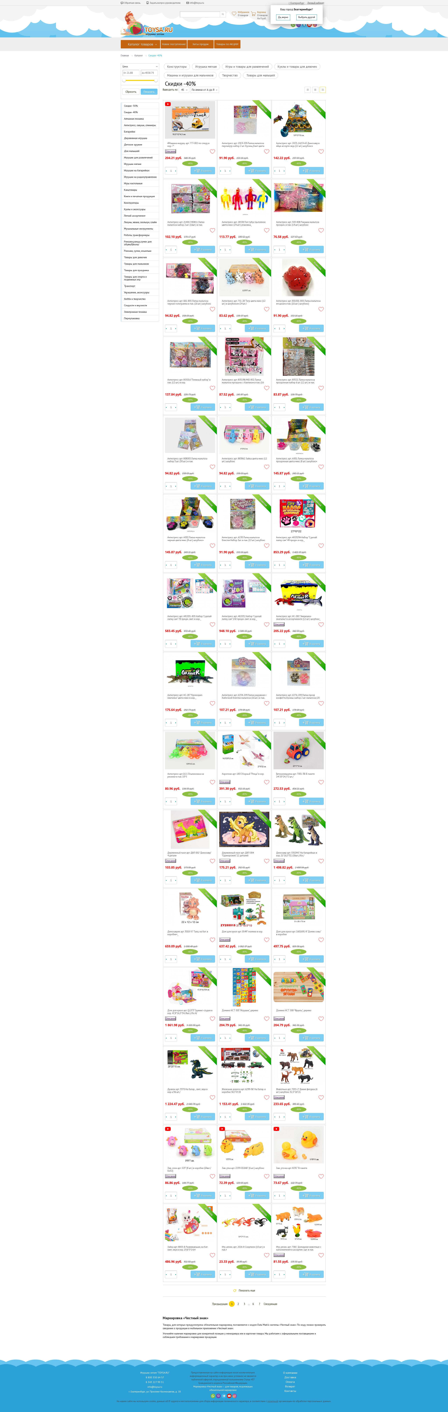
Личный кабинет (315, 2)
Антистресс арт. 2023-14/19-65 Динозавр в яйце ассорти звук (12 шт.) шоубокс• (298, 145)
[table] (308, 90)
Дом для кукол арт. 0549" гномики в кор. (242, 931)
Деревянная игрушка (135, 138)
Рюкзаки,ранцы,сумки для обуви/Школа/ (138, 243)
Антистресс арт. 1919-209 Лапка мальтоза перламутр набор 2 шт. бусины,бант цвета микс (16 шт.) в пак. (243, 145)
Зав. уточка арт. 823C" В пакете (291, 1168)
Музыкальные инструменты (138, 228)
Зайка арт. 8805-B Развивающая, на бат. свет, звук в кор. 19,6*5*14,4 (187, 1248)
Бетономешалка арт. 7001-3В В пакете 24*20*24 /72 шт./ (295, 775)
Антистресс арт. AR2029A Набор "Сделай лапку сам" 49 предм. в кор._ (296, 539)
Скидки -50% (131, 105)
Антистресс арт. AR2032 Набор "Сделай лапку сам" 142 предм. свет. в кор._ (241, 618)
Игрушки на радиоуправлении (140, 176)
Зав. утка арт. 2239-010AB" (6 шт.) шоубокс (243, 1168)
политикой (272, 1401)
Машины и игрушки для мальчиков (190, 75)
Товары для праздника (136, 270)
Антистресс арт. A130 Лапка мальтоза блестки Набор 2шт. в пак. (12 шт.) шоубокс (243, 539)
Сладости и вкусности (135, 305)
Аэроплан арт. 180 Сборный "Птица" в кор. (243, 774)
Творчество (230, 75)
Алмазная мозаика (134, 118)
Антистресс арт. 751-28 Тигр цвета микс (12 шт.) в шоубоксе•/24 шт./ (243, 302)
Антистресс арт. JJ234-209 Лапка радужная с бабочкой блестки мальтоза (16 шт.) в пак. (244, 696)
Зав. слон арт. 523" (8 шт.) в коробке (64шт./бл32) (189, 1169)
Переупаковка (131, 318)
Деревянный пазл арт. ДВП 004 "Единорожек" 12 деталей (238, 854)
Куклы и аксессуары (134, 209)
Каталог (139, 55)
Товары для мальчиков (136, 263)
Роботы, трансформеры (136, 235)
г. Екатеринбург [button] (296, 3)
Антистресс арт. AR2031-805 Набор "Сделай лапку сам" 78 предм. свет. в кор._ (189, 618)
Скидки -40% (131, 112)
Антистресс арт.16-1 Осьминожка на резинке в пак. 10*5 (185, 775)
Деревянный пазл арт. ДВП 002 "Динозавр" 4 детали (189, 854)
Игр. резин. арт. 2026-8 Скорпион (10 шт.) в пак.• (243, 1248)
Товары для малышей (260, 75)
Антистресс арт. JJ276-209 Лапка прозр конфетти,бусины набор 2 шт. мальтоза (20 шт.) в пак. (298, 696)
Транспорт (129, 286)
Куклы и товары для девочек (297, 67)
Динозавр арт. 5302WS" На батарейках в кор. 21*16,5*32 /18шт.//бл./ (296, 854)
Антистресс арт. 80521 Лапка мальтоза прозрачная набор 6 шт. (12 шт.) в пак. (295, 381)
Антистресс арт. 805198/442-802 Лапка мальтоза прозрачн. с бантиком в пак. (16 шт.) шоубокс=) (243, 381)
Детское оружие (133, 144)
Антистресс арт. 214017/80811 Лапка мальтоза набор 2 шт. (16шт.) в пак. (185, 223)
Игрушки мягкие (132, 164)
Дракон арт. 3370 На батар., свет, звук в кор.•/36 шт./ (187, 1091)
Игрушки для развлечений (138, 157)
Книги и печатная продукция (139, 196)
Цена (125, 66)
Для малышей (131, 151)
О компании (290, 1372)
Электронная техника (135, 311)
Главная (125, 55)
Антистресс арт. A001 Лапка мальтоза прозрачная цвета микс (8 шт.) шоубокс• (296, 460)
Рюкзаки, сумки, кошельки (137, 250)
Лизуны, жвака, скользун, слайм (140, 222)
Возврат (290, 1386)
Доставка (290, 1377)
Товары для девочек (135, 257)
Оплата (290, 1382)
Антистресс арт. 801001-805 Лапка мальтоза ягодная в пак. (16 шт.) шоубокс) (298, 302)
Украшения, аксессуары (136, 292)
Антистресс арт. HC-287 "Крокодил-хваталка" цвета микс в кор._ (185, 696)
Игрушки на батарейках (136, 170)
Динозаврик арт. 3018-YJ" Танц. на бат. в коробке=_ (187, 933)
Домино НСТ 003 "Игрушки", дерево (240, 1010)
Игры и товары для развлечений (247, 67)
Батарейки (129, 131)
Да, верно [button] (283, 17)
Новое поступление (174, 44)
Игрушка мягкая (206, 67)
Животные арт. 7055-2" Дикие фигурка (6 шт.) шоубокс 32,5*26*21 (296, 1091)
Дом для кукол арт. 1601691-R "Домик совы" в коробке (298, 933)
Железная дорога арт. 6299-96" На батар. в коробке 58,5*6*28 (244, 1091)
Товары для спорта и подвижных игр (135, 278)
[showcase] (323, 90)
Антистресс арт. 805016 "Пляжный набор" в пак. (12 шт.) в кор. (189, 381)
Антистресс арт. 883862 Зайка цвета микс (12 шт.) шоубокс (244, 460)
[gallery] (315, 90)
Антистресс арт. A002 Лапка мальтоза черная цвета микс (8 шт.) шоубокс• (186, 539)
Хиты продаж (201, 44)
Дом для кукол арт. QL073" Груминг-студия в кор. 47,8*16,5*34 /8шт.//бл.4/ (189, 1012)
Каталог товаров (140, 44)
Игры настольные (133, 183)
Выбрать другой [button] (306, 17)
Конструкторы (131, 202)
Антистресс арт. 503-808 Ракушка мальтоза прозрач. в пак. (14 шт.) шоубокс (297, 223)
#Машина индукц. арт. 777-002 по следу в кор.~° (188, 145)
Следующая (270, 1304)
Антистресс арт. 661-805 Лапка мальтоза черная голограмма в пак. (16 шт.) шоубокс (189, 302)
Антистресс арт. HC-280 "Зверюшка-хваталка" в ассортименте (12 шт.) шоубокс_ (298, 618)
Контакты (290, 1391)
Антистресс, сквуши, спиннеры (140, 125)
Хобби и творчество (135, 298)
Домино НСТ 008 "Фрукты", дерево (293, 1010)
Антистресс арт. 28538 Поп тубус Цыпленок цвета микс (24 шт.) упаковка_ (243, 223)
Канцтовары (130, 189)
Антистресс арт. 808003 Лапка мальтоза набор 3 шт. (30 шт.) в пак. (187, 460)
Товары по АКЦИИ (227, 44)
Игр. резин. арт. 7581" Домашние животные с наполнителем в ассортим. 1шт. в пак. (298, 1248)
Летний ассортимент (134, 215)
